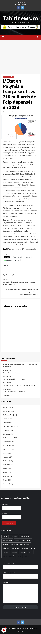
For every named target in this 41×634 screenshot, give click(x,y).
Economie (6, 430)
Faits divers (7, 445)
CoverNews (29, 628)
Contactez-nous (20, 607)
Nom (8, 563)
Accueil (17, 4)
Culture (5, 422)
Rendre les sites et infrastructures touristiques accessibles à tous (19, 282)
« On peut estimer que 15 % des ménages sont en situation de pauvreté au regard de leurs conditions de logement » (21, 290)
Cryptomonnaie (8, 419)
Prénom (5, 504)
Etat (14, 275)
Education (6, 434)
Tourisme (6, 484)
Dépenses (9, 275)
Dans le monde (8, 426)
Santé (5, 468)
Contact (23, 4)
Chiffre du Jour (8, 415)
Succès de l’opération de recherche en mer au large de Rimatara (20, 366)
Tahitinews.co (20, 18)
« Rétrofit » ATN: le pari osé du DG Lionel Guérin (19, 385)
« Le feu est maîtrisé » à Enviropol (14, 379)
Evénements (7, 442)
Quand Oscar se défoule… (11, 373)
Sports (5, 480)
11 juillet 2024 (8, 112)
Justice (5, 453)
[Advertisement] (20, 55)
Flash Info (6, 449)
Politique (6, 465)
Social (5, 472)
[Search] (37, 37)
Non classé (6, 457)
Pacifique (6, 461)
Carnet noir (6, 411)
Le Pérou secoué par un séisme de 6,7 (15, 391)
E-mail (5, 513)
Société (11, 77)
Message (6, 582)
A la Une (5, 77)
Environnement (8, 438)
